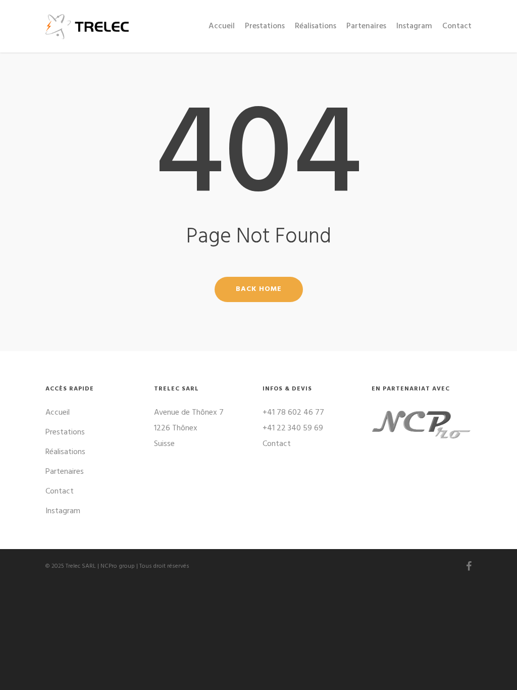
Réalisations (315, 26)
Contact (457, 26)
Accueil (222, 26)
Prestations (265, 26)
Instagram (414, 26)
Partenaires (366, 26)
